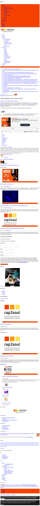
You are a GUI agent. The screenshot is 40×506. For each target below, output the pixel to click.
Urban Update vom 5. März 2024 (6, 184)
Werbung (5, 13)
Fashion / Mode (6, 58)
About (3, 5)
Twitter (3, 491)
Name (1, 249)
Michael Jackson (12, 445)
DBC (2, 443)
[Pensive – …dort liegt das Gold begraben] (8, 373)
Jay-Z (17, 443)
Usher (3, 446)
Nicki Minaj (19, 445)
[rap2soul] (7, 32)
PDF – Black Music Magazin (8, 8)
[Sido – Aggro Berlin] (6, 393)
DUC (13, 443)
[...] (16, 382)
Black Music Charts (27, 442)
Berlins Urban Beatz (7, 61)
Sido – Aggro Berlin (5, 395)
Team (5, 18)
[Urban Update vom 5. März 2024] (10, 180)
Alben (3, 38)
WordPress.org (4, 458)
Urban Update (4, 145)
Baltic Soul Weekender (6, 425)
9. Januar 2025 (3, 101)
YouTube (3, 492)
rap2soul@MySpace (5, 429)
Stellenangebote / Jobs (8, 472)
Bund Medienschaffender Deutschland (8, 417)
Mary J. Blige (3, 445)
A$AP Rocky (5, 442)
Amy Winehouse (12, 442)
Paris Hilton (4, 140)
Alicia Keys (8, 442)
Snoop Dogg (34, 445)
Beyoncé (15, 442)
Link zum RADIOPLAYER (29, 437)
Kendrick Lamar (5, 138)
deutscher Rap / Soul (7, 42)
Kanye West (22, 443)
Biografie (5, 53)
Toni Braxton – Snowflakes (5, 324)
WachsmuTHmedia (5, 421)
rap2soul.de (2, 494)
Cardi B (35, 442)
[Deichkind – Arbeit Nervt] (6, 400)
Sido (32, 445)
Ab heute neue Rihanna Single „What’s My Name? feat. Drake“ (12, 228)
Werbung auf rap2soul (8, 473)
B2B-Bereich (4, 9)
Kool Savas (30, 443)
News (5, 48)
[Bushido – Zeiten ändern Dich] (6, 385)
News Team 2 (8, 230)
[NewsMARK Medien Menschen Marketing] (12, 485)
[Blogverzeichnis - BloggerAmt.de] (7, 485)
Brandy (31, 442)
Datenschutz (4, 20)
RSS (3, 489)
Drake (26, 104)
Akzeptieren (2, 498)
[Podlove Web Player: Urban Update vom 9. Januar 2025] (20, 124)
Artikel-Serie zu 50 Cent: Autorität (7, 356)
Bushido (33, 442)
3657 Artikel (10, 147)
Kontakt (3, 17)
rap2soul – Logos (7, 469)
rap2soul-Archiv (3, 450)
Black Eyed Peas (23, 442)
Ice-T (28, 105)
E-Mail (1, 252)
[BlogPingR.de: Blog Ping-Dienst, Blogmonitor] (8, 486)
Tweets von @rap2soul (4, 298)
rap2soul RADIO (7, 7)
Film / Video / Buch (7, 56)
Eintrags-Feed (4, 456)
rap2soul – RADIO (5, 428)
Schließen (2, 504)
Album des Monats (7, 39)
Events (5, 50)
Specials (5, 60)
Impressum (4, 21)
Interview (5, 54)
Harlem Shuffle (6, 62)
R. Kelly (28, 445)
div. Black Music (7, 46)
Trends (5, 59)
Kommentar (2, 242)
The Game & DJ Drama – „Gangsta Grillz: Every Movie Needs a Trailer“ (14, 205)
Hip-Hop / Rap (6, 40)
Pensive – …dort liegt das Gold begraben (10, 376)
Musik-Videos (6, 55)
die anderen (4, 418)
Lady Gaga (33, 443)
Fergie (16, 104)
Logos (5, 16)
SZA (1, 105)
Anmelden (4, 455)
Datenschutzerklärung (23, 262)
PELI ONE (4, 63)
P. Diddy (21, 445)
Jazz (5, 45)
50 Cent (3, 442)
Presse (5, 14)
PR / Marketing (6, 10)
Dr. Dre (10, 443)
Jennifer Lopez (19, 443)
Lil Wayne (35, 443)
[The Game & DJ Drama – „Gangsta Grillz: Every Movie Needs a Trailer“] (10, 202)
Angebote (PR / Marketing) (8, 467)
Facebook (3, 490)
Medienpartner (6, 11)
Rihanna (30, 445)
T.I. (37, 445)
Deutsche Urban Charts (6, 443)
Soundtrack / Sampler (8, 43)
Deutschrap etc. (3, 364)
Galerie (3, 65)
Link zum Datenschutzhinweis (30, 497)
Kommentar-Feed (5, 457)
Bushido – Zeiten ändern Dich (7, 387)
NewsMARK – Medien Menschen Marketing (9, 420)
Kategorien (4, 47)
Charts (5, 49)
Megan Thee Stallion (7, 445)
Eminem (15, 443)
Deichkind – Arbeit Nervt (6, 402)
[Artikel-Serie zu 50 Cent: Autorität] (12, 352)
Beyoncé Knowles (18, 442)
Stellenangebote (7, 15)
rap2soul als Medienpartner (8, 471)
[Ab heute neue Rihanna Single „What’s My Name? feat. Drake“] (10, 224)
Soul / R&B (6, 41)
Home (3, 4)
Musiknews (4, 139)
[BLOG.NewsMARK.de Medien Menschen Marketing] (19, 485)
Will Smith (5, 446)
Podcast (5, 52)
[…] (10, 211)
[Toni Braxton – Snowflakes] (12, 320)
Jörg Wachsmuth (9, 101)
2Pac (1, 442)
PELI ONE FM (4, 426)
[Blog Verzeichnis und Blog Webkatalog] (29, 485)
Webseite (2, 255)
